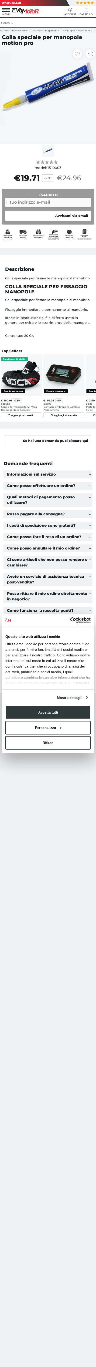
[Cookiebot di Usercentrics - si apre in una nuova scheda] (70, 620)
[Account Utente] (70, 12)
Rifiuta (48, 743)
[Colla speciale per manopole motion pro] (48, 96)
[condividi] (90, 54)
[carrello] (86, 12)
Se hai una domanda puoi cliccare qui (55, 441)
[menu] (6, 12)
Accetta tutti (48, 712)
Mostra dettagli (69, 697)
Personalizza (45, 727)
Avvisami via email (71, 216)
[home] (25, 10)
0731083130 (11, 3)
